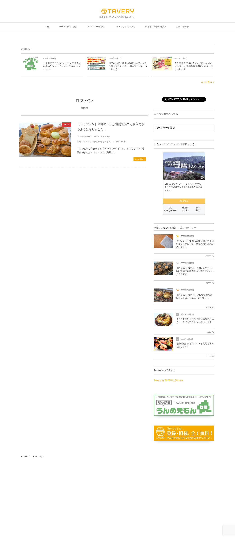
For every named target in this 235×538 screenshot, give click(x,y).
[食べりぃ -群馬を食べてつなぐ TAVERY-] (117, 11)
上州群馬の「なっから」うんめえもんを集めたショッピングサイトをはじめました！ (62, 66)
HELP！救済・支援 (102, 136)
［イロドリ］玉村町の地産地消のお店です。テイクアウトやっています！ (195, 321)
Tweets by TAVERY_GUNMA (168, 380)
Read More (140, 159)
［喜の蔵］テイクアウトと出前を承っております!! (195, 345)
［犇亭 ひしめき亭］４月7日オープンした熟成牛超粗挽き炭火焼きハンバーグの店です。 (195, 271)
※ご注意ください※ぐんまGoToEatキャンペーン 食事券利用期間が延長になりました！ (193, 66)
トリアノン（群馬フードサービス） (97, 142)
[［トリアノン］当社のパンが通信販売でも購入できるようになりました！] (45, 139)
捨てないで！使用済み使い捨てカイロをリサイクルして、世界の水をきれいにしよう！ (128, 66)
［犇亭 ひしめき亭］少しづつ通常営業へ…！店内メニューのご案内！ (194, 296)
